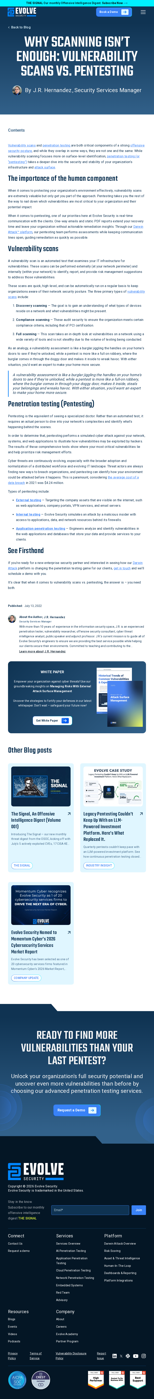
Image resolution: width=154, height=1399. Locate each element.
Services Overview (68, 1243)
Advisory (62, 1300)
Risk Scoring (112, 1250)
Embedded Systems (69, 1285)
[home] (22, 12)
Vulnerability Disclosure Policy (71, 1356)
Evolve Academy (67, 1334)
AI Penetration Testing (71, 1250)
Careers (61, 1326)
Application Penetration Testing (71, 1261)
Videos (12, 1334)
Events (12, 1326)
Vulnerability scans (22, 145)
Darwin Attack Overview (120, 1243)
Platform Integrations (118, 1280)
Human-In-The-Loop (117, 1265)
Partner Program (67, 1341)
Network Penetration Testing (75, 1277)
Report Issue (101, 1356)
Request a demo (19, 1250)
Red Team (63, 1292)
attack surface (44, 167)
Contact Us (15, 1243)
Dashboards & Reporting (120, 1273)
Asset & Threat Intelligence (122, 1258)
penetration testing (57, 145)
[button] (142, 12)
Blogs (11, 1319)
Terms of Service (36, 1356)
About (60, 1319)
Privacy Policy (13, 1356)
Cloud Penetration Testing (73, 1270)
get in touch (122, 568)
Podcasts (14, 1341)
